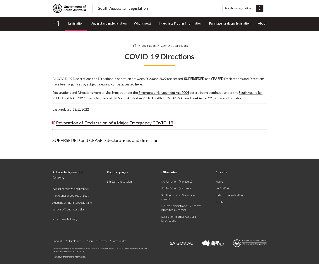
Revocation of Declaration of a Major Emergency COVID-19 (114, 122)
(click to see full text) (64, 219)
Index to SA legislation (229, 195)
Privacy (103, 240)
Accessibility (120, 240)
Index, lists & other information (180, 23)
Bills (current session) (120, 181)
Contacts (221, 202)
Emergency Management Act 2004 (163, 92)
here (138, 84)
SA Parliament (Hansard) (176, 188)
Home (219, 181)
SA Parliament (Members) (176, 181)
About (262, 23)
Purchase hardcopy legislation (230, 23)
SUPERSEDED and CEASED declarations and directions (106, 140)
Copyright (58, 240)
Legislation (75, 23)
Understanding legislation (109, 23)
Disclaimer (75, 240)
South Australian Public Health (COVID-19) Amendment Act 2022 (165, 98)
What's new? (142, 23)
